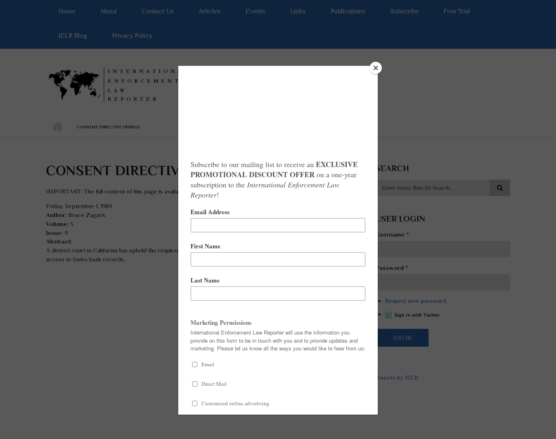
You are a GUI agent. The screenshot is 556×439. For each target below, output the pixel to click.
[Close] (376, 68)
